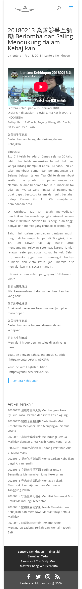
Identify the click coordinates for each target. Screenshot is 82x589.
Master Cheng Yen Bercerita (39, 566)
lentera (16, 55)
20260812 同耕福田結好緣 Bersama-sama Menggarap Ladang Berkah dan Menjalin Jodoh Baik (39, 527)
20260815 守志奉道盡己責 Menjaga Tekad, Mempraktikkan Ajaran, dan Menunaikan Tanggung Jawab (35, 485)
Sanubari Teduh (39, 556)
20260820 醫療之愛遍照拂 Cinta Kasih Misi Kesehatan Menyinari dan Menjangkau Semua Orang (38, 426)
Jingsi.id (54, 551)
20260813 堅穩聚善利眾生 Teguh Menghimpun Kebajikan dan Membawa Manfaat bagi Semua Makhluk (39, 512)
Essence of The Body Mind (39, 561)
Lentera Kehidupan (57, 55)
